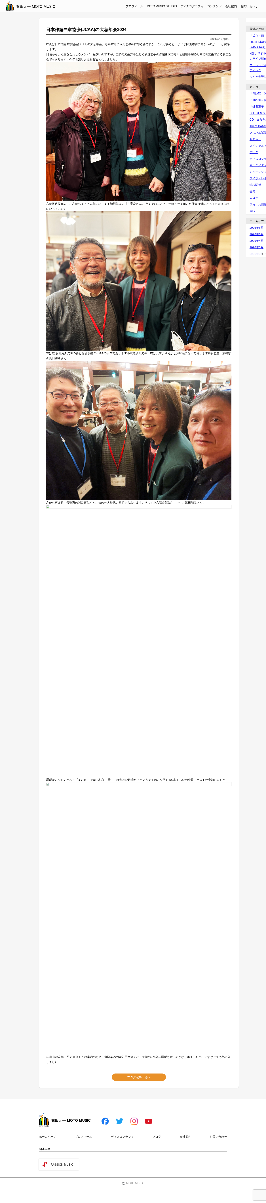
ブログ (156, 1136)
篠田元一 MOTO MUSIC (35, 6)
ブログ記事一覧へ (138, 1077)
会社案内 (231, 6)
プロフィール (134, 6)
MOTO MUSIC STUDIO (162, 6)
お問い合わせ (249, 6)
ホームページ (47, 1136)
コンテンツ (214, 6)
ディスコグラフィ (192, 6)
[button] (138, 136)
